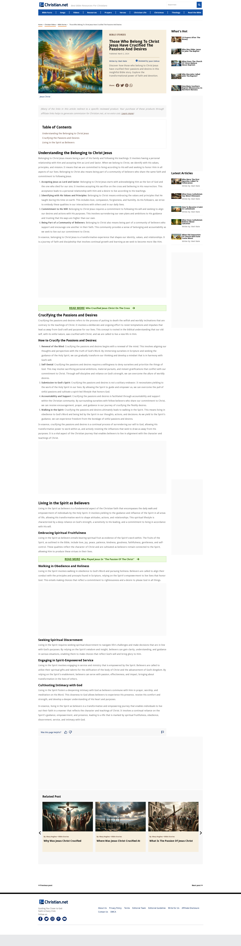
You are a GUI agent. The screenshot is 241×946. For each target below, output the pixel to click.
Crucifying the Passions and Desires (60, 138)
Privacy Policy (115, 908)
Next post (196, 885)
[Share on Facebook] (117, 85)
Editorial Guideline (157, 908)
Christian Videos (50, 25)
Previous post (46, 885)
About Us (102, 908)
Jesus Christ (45, 96)
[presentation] (40, 833)
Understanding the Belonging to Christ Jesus (65, 133)
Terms (127, 908)
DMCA (113, 912)
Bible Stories (62, 25)
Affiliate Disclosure (190, 908)
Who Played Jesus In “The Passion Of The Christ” (107, 559)
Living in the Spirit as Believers (58, 142)
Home (40, 25)
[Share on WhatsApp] (131, 85)
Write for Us (173, 908)
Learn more (127, 113)
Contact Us (103, 912)
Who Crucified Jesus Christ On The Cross (108, 308)
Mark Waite (122, 61)
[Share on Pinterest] (127, 85)
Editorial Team (139, 908)
